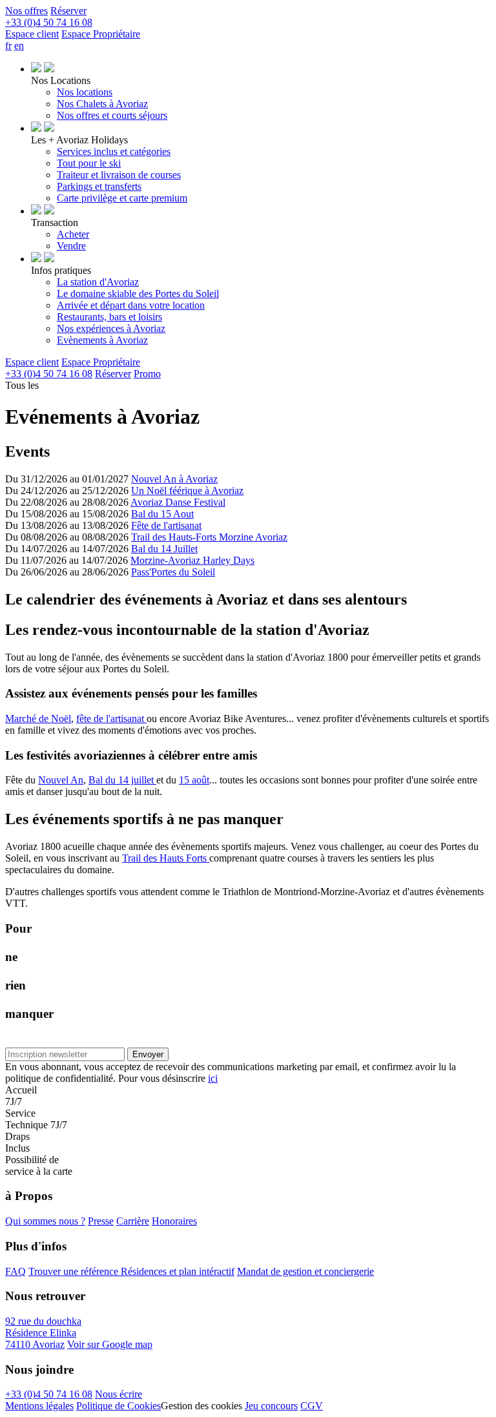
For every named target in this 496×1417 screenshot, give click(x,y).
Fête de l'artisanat (166, 525)
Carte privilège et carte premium (122, 197)
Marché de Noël (38, 718)
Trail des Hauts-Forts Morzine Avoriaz (209, 537)
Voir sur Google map (109, 1344)
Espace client (32, 33)
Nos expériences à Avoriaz (111, 328)
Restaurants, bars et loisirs (109, 316)
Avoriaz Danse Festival (177, 502)
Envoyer (147, 1054)
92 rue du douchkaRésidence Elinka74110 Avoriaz (43, 1333)
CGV (311, 1405)
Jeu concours (271, 1405)
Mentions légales (39, 1405)
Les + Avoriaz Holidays (79, 139)
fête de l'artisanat (111, 718)
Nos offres (26, 10)
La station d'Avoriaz (98, 281)
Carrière (132, 1220)
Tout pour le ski (89, 163)
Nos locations (84, 92)
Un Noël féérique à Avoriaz (187, 490)
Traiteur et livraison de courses (119, 174)
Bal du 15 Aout (162, 513)
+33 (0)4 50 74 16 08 (48, 1394)
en (19, 45)
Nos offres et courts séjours (112, 115)
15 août (194, 779)
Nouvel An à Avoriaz (174, 478)
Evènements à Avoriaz (102, 340)
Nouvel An (60, 779)
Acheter (73, 234)
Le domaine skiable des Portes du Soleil (138, 293)
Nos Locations (60, 80)
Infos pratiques (61, 270)
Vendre (71, 245)
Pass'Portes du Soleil (173, 571)
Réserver (68, 10)
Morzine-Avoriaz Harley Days (192, 560)
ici (213, 1078)
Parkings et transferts (99, 186)
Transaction (54, 222)
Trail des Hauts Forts (165, 858)
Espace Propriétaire (100, 33)
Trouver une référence (74, 1271)
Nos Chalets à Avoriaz (102, 103)
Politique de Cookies (118, 1405)
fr (8, 45)
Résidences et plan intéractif (177, 1271)
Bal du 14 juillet (122, 779)
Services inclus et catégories (113, 151)
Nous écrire (118, 1394)
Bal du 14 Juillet (164, 548)
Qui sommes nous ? (45, 1220)
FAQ (15, 1271)
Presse (101, 1220)
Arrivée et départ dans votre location (131, 305)
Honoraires (174, 1220)
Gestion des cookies (201, 1405)
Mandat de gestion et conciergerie (305, 1271)
